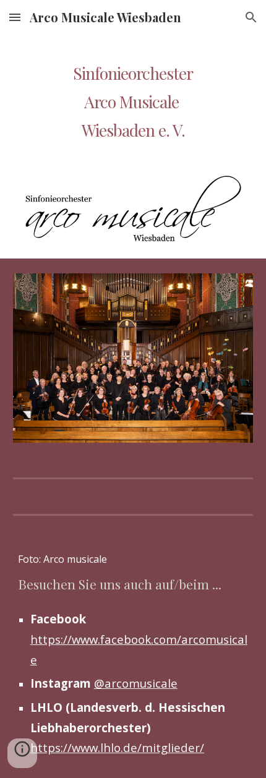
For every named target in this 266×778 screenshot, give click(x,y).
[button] (15, 17)
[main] (133, 87)
